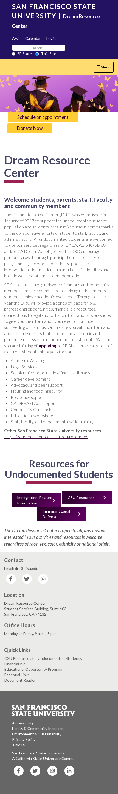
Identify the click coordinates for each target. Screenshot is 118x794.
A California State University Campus (43, 758)
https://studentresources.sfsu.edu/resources (46, 436)
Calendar (33, 38)
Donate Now (30, 128)
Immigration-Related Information (34, 500)
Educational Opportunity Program (33, 669)
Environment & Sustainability (36, 734)
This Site (48, 53)
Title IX (18, 744)
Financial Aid (15, 663)
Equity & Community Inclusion (38, 728)
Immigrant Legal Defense (56, 514)
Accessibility (23, 723)
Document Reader (20, 680)
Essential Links (17, 674)
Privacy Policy (23, 739)
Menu (105, 68)
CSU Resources (81, 497)
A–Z (15, 38)
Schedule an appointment (43, 117)
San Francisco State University (38, 753)
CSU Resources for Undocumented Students (43, 658)
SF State (24, 53)
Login (51, 38)
